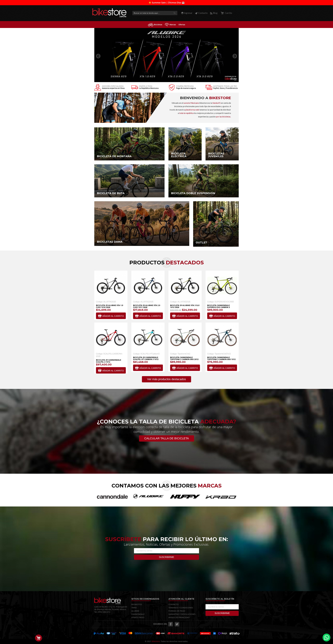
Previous (97, 55)
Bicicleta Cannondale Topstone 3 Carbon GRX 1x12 (221, 358)
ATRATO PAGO (137, 617)
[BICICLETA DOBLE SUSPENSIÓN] (203, 180)
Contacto (203, 13)
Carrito (228, 13)
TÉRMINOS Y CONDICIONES (180, 607)
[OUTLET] (216, 223)
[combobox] (154, 13)
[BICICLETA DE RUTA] (129, 180)
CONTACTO (173, 604)
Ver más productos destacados (166, 379)
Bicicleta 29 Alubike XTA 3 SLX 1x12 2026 (184, 306)
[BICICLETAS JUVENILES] (222, 143)
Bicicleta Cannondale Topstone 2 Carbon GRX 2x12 (184, 358)
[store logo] (109, 12)
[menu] (166, 24)
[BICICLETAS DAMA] (141, 223)
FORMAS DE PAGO (176, 611)
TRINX (134, 607)
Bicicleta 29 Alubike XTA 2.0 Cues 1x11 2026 (146, 306)
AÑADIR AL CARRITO (113, 316)
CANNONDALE (138, 614)
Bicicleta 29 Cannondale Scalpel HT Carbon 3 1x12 (145, 358)
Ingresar (188, 13)
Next (233, 55)
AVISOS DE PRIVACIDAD (179, 617)
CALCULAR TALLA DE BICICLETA (166, 438)
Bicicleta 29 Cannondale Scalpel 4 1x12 (108, 361)
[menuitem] (155, 24)
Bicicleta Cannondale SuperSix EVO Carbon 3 (218, 306)
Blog (215, 13)
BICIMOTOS (136, 604)
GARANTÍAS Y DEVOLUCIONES (182, 614)
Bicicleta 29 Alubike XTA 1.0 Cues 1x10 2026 (109, 306)
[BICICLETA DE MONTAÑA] (129, 143)
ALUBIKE (135, 611)
